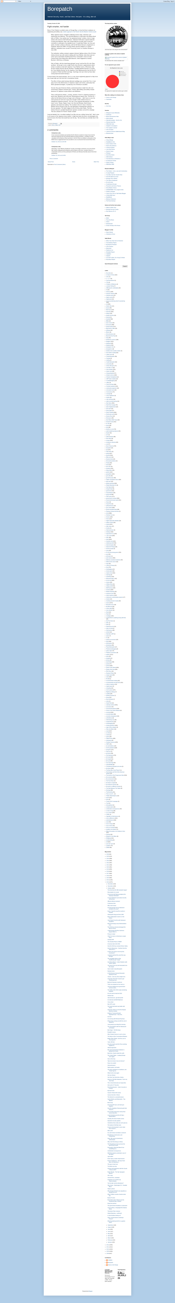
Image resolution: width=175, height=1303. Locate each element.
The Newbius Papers (111, 242)
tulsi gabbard (109, 805)
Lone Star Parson (110, 149)
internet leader (109, 545)
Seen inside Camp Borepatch (115, 969)
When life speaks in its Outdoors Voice (115, 831)
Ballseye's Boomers (111, 199)
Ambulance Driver (110, 234)
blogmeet (108, 343)
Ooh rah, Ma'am (111, 1075)
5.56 (107, 282)
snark (107, 731)
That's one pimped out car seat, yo (116, 984)
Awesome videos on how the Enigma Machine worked (117, 1010)
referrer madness (110, 684)
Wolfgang (108, 838)
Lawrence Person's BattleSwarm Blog (115, 131)
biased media (109, 326)
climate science (110, 375)
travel (107, 797)
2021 (107, 865)
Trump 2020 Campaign (112, 801)
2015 (107, 877)
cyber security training (111, 401)
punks (107, 663)
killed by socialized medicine (113, 560)
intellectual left (109, 543)
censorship (109, 364)
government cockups (111, 498)
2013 (107, 882)
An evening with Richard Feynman (116, 1018)
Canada (108, 358)
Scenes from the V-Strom (114, 1095)
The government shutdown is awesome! (117, 1205)
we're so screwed (110, 827)
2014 (107, 880)
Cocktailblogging (110, 380)
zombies (108, 845)
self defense (109, 718)
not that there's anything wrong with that (116, 617)
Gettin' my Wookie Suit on (112, 479)
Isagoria (108, 255)
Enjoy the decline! (112, 1203)
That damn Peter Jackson (114, 1211)
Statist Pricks (109, 738)
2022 (107, 862)
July (109, 1229)
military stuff (57, 125)
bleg (107, 337)
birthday (108, 330)
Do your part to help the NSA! (115, 993)
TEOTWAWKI (109, 764)
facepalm (108, 447)
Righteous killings (110, 692)
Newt (107, 612)
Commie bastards (110, 386)
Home (73, 161)
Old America (109, 630)
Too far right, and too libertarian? (116, 1183)
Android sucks (109, 295)
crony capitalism (110, 395)
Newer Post (51, 161)
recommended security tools (113, 682)
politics (108, 654)
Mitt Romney (109, 588)
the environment (110, 779)
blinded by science (110, 339)
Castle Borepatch (110, 362)
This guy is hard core (113, 1164)
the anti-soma (109, 182)
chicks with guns (110, 365)
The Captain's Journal (111, 127)
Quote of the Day (110, 669)
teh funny (108, 753)
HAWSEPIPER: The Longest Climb (114, 189)
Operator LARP (110, 634)
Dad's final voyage (110, 405)
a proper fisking (110, 286)
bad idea (108, 311)
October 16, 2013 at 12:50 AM (58, 141)
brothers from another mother (113, 350)
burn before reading (111, 352)
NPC (107, 622)
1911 (107, 276)
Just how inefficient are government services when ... (116, 987)
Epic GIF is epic (111, 1004)
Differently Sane (110, 124)
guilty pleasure (109, 505)
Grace (107, 502)
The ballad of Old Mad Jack (114, 1125)
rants (107, 676)
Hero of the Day (111, 1059)
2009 (107, 1251)
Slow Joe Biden (110, 729)
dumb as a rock (110, 429)
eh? (107, 434)
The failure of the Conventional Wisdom (117, 1036)
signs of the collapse (111, 727)
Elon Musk (108, 438)
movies (108, 599)
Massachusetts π (110, 578)
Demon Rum (109, 416)
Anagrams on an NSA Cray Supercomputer (114, 1180)
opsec (107, 635)
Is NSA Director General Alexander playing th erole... (116, 974)
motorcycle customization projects (114, 597)
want (107, 822)
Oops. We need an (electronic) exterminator (115, 1139)
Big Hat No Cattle (110, 328)
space (107, 736)
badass (108, 313)
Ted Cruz (108, 751)
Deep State (109, 410)
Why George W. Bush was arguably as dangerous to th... (117, 1191)
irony (107, 550)
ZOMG (107, 847)
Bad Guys (108, 309)
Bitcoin (108, 332)
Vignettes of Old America (112, 816)
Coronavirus (109, 392)
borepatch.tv (109, 349)
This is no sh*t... (110, 794)
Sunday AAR (111, 939)
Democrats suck (110, 414)
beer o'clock (109, 322)
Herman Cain (109, 515)
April (109, 1235)
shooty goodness (110, 725)
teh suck (108, 761)
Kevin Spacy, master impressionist (116, 1158)
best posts (108, 324)
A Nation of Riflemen (111, 284)
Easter (107, 433)
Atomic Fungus (110, 162)
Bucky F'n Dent (111, 1197)
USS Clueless (109, 246)
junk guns (108, 556)
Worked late (110, 995)
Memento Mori (109, 133)
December (110, 884)
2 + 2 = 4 (108, 278)
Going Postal (109, 489)
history (53, 125)
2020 (107, 867)
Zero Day (108, 106)
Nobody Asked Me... (111, 122)
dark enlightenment (111, 406)
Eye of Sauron (109, 446)
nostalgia (108, 616)
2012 (107, 1245)
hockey (108, 528)
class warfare (109, 369)
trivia (107, 799)
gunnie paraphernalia (111, 509)
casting (108, 360)
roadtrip (108, 693)
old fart (108, 632)
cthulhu (108, 397)
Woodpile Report (110, 252)
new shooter (109, 610)
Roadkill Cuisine (112, 1032)
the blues (108, 768)
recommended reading (111, 680)
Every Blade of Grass (111, 187)
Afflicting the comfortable (112, 288)
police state (109, 650)
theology (108, 790)
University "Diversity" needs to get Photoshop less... (116, 979)
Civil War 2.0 (109, 367)
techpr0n (108, 749)
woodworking (109, 840)
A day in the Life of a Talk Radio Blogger (116, 193)
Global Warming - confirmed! (115, 1213)
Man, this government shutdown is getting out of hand (116, 1050)
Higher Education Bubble (112, 520)
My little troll (109, 606)
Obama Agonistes (112, 1047)
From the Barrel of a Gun (112, 176)
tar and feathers (110, 746)
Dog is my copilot (112, 1063)
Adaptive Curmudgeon (111, 125)
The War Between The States (113, 788)
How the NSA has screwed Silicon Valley (118, 946)
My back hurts (111, 1090)
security (108, 712)
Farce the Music (110, 220)
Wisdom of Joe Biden (111, 836)
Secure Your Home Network (113, 710)
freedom (108, 468)
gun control (109, 507)
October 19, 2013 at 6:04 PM (58, 155)
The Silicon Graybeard (111, 180)
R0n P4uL (108, 671)
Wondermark (109, 223)
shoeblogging (109, 723)
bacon (107, 308)
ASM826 (110, 1260)
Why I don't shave (112, 905)
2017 (107, 873)
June (109, 1231)
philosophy (109, 643)
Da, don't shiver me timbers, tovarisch (117, 1132)
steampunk (109, 740)
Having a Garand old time (112, 511)
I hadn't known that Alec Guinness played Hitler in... (116, 931)
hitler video (109, 526)
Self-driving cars (110, 719)
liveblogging (109, 569)
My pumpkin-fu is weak (113, 892)
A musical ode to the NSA (114, 944)
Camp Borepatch (110, 356)
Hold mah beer (110, 530)
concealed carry (110, 390)
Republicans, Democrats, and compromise (115, 1135)
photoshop (108, 645)
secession (108, 706)
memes (108, 582)
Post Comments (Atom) (60, 164)
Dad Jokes (108, 403)
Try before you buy (112, 1166)
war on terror (109, 825)
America (108, 291)
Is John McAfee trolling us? (114, 1215)
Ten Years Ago (109, 762)
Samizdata (108, 99)
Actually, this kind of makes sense (116, 1118)
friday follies (109, 470)
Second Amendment (111, 708)
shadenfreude (109, 721)
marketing (108, 576)
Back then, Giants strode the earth (116, 1053)
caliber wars (109, 354)
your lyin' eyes (109, 843)
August (109, 1227)
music (107, 602)
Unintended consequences (114, 1151)
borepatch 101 (109, 347)
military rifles (109, 584)
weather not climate (111, 829)
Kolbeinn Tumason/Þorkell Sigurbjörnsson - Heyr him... (115, 1014)
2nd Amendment (110, 280)
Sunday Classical (110, 742)
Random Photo (110, 673)
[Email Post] (61, 123)
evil (107, 444)
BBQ (107, 321)
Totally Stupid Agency (111, 795)
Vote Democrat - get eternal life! (115, 997)
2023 (107, 860)
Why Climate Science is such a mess (117, 1034)
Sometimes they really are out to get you (117, 1123)
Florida (108, 463)
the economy (109, 777)
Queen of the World (111, 667)
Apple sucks (109, 297)
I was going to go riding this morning (116, 1024)
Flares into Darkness (111, 145)
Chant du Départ (110, 147)
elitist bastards (109, 436)
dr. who (108, 423)
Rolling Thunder (110, 695)
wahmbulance (109, 820)
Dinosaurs (108, 418)
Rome (107, 697)
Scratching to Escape (111, 184)
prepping (108, 658)
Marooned (108, 248)
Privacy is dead (111, 934)
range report (109, 675)
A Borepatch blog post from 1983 (116, 914)
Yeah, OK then (111, 1042)
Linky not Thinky (110, 565)
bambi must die (110, 315)
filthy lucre (108, 457)
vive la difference (110, 818)
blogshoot (108, 345)
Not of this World (110, 155)
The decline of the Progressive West (115, 775)
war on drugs (109, 823)
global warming (110, 483)
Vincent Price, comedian (114, 1177)
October (110, 888)
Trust (107, 803)
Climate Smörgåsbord (111, 377)
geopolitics (109, 474)
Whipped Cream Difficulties (113, 112)
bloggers (108, 341)
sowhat (108, 734)
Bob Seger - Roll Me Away (114, 1030)
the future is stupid (110, 782)
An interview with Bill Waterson (115, 999)
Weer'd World (109, 118)
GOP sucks (109, 496)
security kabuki (110, 714)
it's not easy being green (112, 552)
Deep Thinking (109, 412)
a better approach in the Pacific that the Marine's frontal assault (79, 31)
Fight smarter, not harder (114, 1067)
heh (107, 513)
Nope (107, 614)
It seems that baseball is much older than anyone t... (116, 1128)
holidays (108, 532)
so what (108, 733)
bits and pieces (110, 334)
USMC (107, 814)
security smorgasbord (111, 716)
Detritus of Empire (110, 191)
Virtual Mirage (109, 140)
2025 (107, 856)
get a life (108, 475)
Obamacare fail (110, 626)
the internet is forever (111, 784)
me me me (108, 580)
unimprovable (109, 807)
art (106, 304)
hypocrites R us (110, 533)
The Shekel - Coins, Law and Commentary (116, 171)
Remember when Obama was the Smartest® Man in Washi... (116, 1200)
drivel (107, 425)
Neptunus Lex (109, 250)
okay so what (109, 628)
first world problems (111, 461)
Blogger (90, 1291)
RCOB (107, 678)
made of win (109, 573)
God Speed (109, 487)
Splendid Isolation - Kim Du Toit (114, 120)
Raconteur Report (110, 259)
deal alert (108, 408)
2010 (107, 1249)
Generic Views (109, 151)
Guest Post (109, 504)
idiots (107, 539)
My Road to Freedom (111, 244)
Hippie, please (111, 1188)
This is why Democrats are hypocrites (117, 1083)
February (110, 1240)
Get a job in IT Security (113, 1085)
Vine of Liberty (109, 129)
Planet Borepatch (110, 647)
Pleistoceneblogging (111, 649)
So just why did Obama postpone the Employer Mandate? (117, 895)
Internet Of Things (110, 546)
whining (108, 834)
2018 (107, 871)
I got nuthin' (110, 1156)
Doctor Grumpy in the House (113, 225)
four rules (108, 466)
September (110, 1225)
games (108, 472)
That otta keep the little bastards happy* (117, 890)
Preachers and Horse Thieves (113, 186)
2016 (107, 875)
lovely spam (109, 571)
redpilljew (108, 254)
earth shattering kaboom (112, 431)
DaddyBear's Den (110, 142)
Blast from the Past (110, 336)
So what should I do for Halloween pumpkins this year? (116, 908)
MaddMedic (109, 197)
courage (108, 393)
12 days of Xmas (110, 275)
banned (108, 317)
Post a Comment (54, 158)
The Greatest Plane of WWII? (115, 941)
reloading (108, 688)
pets (107, 641)
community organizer (111, 388)
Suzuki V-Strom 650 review (114, 1092)
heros (107, 518)
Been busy (110, 1102)
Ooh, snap (110, 1175)
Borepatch (59, 9)
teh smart (108, 757)
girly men (108, 481)
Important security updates (114, 1120)
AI (106, 289)
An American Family (111, 160)
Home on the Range (111, 97)
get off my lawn (110, 477)
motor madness (110, 595)
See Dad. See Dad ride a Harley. (116, 1077)
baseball (108, 319)
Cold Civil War (109, 384)
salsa (107, 701)
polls (107, 656)
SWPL (107, 744)
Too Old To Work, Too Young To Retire (115, 257)
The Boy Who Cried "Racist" (113, 770)
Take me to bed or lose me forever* (116, 1061)
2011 (107, 1247)
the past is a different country (113, 786)
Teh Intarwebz (109, 755)
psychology (109, 662)
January (110, 1242)
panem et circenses (111, 639)
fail (107, 449)
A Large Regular (110, 173)
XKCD (107, 221)
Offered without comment (114, 901)
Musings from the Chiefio (112, 209)
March (109, 1238)
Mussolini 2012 (110, 604)
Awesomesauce (111, 1065)
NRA (107, 624)
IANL (107, 537)
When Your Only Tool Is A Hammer (114, 240)
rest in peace (109, 690)
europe (108, 440)
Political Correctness (111, 652)
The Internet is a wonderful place (116, 1097)
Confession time (112, 903)
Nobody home (111, 971)
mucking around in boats (112, 601)
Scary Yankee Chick (111, 143)
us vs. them (109, 812)
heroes (108, 517)
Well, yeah (110, 1130)
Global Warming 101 (111, 485)
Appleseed (109, 299)
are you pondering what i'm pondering (115, 301)
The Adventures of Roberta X (113, 158)
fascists (108, 455)
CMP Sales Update (111, 378)
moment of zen (109, 593)
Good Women (109, 492)
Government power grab (112, 500)
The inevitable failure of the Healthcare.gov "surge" (114, 959)
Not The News (109, 621)
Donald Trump (109, 421)
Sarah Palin (109, 703)
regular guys (109, 686)
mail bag (108, 574)
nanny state (109, 608)
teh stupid (108, 759)
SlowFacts (108, 114)
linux (107, 567)
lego (107, 563)
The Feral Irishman (110, 201)
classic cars (109, 371)
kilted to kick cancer (111, 561)
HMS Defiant (109, 157)
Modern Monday (110, 591)
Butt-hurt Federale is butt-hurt (115, 982)
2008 (107, 1253)
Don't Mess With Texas (111, 420)
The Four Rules (110, 780)
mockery (108, 589)
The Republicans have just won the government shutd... (116, 1144)
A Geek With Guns (110, 195)
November (110, 886)
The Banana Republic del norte (114, 766)
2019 (107, 869)
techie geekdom (110, 747)
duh (107, 427)
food (107, 464)
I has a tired (110, 1002)
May (109, 1233)
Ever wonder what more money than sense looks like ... (116, 1112)
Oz (107, 637)
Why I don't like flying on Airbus (115, 1141)
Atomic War (109, 306)
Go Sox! (109, 1016)
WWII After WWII (110, 164)
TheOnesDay (109, 792)
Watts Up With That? (111, 207)
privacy (108, 660)
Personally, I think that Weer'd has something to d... (116, 1148)
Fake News (109, 451)
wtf (107, 842)
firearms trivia (109, 459)
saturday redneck (110, 705)
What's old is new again (113, 1073)
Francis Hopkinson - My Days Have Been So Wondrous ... (116, 1161)
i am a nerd (109, 535)
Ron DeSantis (109, 699)
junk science (109, 558)
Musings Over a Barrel (111, 178)
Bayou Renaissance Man (112, 116)
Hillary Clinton (109, 522)
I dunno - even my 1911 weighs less (116, 976)
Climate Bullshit (110, 373)
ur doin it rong (109, 810)
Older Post (96, 161)
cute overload (109, 399)
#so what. (108, 273)
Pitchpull (108, 153)
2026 (107, 854)
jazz (107, 554)
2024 (107, 858)
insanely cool (109, 541)
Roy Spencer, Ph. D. (111, 211)
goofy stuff (108, 494)
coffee (107, 382)
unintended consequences (112, 808)
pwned (108, 665)
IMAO (107, 218)
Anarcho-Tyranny (110, 293)
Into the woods (109, 548)
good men (108, 490)
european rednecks (111, 442)
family (107, 453)
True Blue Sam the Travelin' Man (114, 174)
